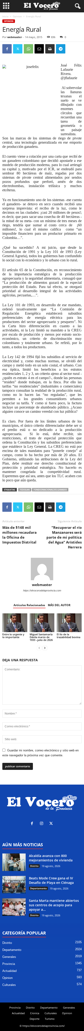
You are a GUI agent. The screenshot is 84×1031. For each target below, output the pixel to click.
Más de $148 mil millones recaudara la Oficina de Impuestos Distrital (19, 534)
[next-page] (44, 647)
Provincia (8, 964)
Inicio (5, 16)
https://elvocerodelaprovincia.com (42, 590)
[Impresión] (50, 48)
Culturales (9, 985)
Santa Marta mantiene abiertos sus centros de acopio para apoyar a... (54, 905)
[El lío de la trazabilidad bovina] (69, 622)
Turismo (50, 1018)
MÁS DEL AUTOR (59, 605)
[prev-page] (39, 647)
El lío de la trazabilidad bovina (68, 636)
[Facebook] (7, 48)
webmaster (14, 37)
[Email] (39, 48)
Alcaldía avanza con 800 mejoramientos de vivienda (51, 857)
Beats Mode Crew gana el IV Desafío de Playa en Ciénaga (51, 880)
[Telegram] (60, 48)
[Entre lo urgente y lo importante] (14, 622)
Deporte (34, 1018)
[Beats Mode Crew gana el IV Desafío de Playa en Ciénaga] (14, 884)
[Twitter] (17, 48)
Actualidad (9, 971)
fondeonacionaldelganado (50, 489)
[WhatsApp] (28, 48)
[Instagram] (42, 824)
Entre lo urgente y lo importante (13, 636)
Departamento (38, 888)
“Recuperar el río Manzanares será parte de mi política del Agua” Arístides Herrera (64, 537)
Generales (9, 957)
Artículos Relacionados (29, 605)
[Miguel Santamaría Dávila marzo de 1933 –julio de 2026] (42, 622)
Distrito (34, 865)
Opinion (17, 16)
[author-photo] (42, 569)
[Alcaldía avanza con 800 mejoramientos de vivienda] (14, 862)
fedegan (25, 489)
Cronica (34, 1013)
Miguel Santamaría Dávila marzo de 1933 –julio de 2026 (41, 637)
